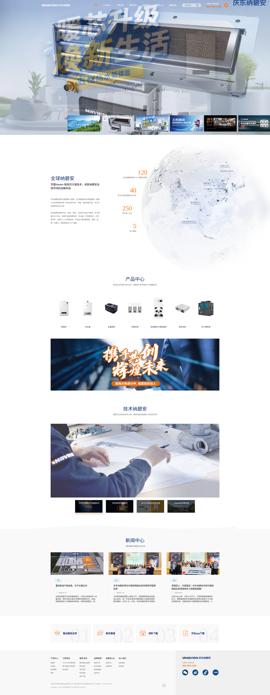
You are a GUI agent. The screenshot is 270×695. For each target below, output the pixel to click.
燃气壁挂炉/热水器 (68, 666)
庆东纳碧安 (97, 666)
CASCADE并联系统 (68, 663)
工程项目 (120, 5)
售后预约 (82, 666)
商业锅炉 (65, 669)
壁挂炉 (53, 663)
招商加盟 (122, 663)
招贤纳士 (122, 666)
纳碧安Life (159, 5)
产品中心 (107, 5)
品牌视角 (109, 666)
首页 (96, 5)
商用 (52, 673)
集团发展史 (97, 669)
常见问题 (82, 669)
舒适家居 (54, 669)
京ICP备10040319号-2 (78, 687)
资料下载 (82, 676)
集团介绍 (97, 663)
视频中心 (109, 663)
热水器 (53, 666)
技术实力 (97, 673)
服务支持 (133, 5)
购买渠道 (82, 673)
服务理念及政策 (85, 663)
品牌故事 (146, 5)
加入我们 (122, 658)
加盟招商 (172, 5)
